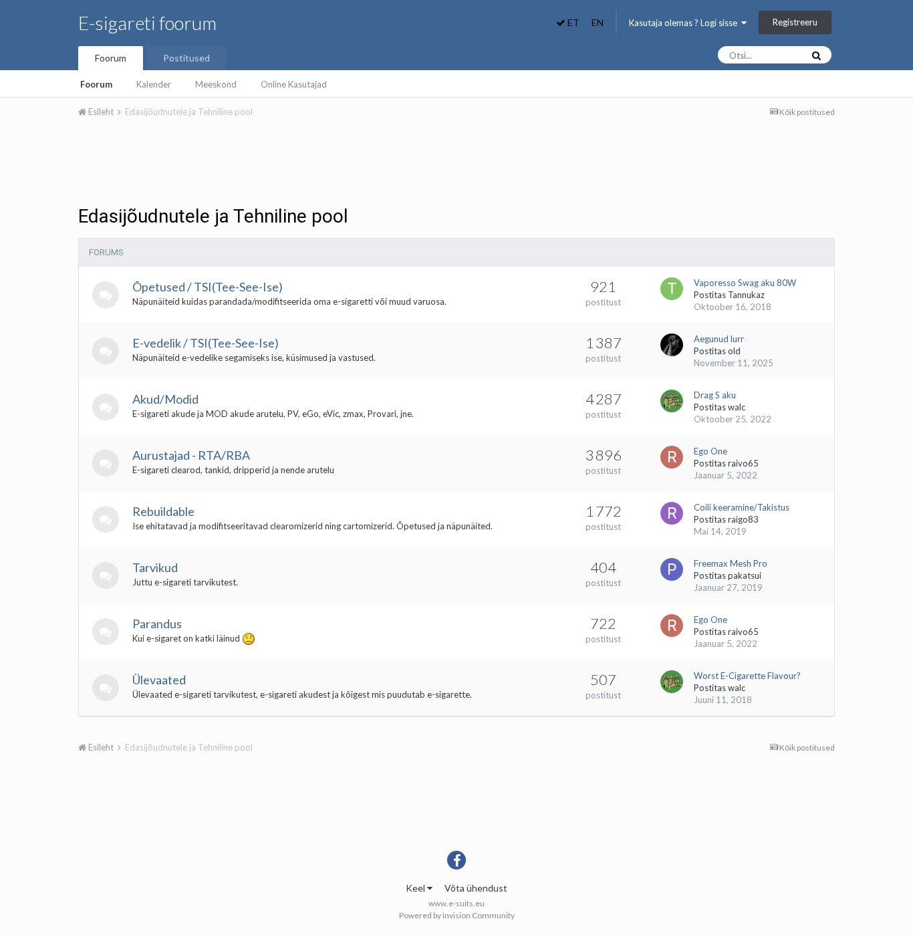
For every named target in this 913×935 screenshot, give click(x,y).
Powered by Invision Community (457, 915)
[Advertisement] (456, 166)
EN (598, 22)
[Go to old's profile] (671, 344)
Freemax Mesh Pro (730, 563)
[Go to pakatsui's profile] (671, 569)
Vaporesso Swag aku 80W (745, 282)
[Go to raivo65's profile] (671, 457)
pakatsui (744, 575)
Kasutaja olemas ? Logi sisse (685, 22)
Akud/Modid (165, 399)
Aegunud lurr (719, 338)
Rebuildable (163, 511)
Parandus (157, 623)
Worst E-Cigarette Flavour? (747, 675)
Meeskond (216, 84)
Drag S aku (715, 395)
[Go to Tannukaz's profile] (671, 288)
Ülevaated (159, 679)
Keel (416, 888)
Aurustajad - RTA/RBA (191, 455)
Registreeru (795, 22)
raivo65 (743, 463)
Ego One (710, 451)
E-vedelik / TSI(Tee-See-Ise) (205, 343)
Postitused (186, 57)
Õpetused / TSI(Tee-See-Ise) (207, 286)
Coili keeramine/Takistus (741, 507)
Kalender (153, 84)
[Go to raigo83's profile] (671, 513)
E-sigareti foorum (147, 22)
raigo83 (743, 519)
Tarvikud (155, 567)
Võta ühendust (475, 888)
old (734, 351)
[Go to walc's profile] (671, 401)
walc (736, 407)
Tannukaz (746, 294)
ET (572, 22)
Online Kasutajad (294, 84)
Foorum (110, 57)
